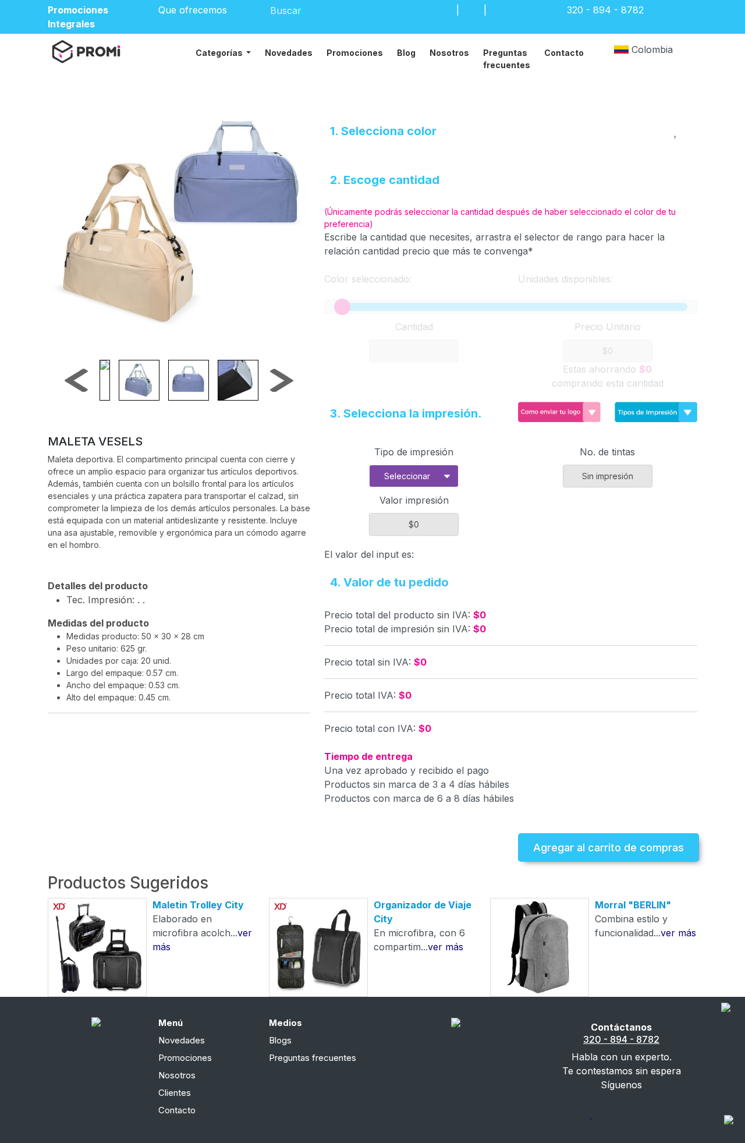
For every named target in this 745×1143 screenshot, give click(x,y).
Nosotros (449, 53)
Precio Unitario (607, 326)
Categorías (220, 53)
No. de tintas (607, 452)
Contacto (564, 53)
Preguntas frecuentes (506, 59)
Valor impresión (414, 500)
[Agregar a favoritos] (676, 128)
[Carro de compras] (498, 10)
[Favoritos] (471, 10)
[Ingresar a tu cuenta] (444, 10)
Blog (406, 53)
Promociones (355, 53)
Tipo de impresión (413, 452)
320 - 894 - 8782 (621, 1039)
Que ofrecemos (194, 10)
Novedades (289, 53)
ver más (445, 947)
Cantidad (414, 326)
